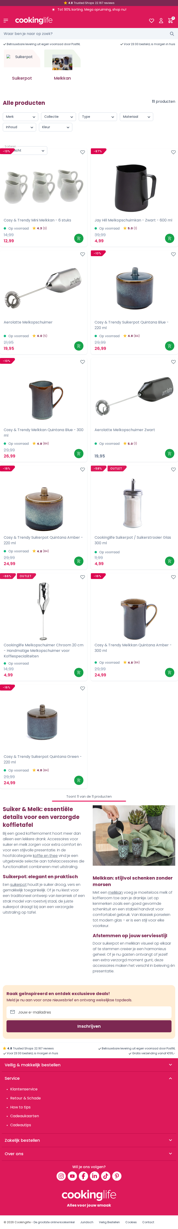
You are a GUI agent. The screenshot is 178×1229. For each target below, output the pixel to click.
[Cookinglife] (78, 21)
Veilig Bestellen (109, 1222)
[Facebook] (83, 1176)
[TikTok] (105, 1176)
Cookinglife (23, 1222)
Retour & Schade (25, 1098)
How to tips (20, 1107)
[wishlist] (151, 21)
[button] (169, 70)
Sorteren (10, 146)
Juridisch (86, 1222)
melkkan (115, 892)
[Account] (161, 21)
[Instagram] (61, 1176)
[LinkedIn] (94, 1176)
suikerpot (18, 884)
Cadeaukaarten (24, 1116)
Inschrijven (89, 1026)
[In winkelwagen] (78, 238)
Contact (148, 1222)
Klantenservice (24, 1089)
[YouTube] (72, 1176)
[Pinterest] (116, 1176)
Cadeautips (20, 1125)
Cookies (131, 1222)
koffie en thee (45, 855)
